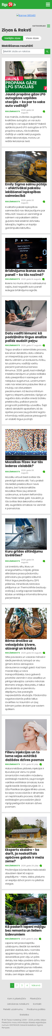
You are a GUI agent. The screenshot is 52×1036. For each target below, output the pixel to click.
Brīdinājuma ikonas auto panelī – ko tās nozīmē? (25, 273)
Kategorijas (39, 26)
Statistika (24, 1014)
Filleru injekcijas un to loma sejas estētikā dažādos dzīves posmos (24, 756)
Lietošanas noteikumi (18, 1004)
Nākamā (36, 985)
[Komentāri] (44, 111)
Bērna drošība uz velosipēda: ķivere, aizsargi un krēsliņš (20, 645)
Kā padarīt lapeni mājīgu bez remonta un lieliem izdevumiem (25, 931)
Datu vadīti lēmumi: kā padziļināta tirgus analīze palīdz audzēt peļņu (26, 337)
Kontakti (37, 1004)
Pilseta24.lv (35, 998)
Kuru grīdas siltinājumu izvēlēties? (24, 553)
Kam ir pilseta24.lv (17, 998)
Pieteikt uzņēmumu (13, 1009)
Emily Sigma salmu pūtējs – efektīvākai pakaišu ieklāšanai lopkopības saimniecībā (26, 190)
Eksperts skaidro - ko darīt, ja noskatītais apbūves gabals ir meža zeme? (24, 856)
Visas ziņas (32, 38)
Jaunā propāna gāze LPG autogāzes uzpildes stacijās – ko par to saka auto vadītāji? (25, 100)
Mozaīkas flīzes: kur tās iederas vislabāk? (24, 464)
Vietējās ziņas (12, 38)
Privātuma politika (36, 1009)
